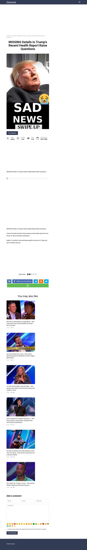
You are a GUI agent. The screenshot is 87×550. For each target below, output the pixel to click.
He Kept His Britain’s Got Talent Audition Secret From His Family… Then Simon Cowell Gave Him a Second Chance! (21, 453)
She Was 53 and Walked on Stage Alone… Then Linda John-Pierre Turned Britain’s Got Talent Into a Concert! (20, 323)
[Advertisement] (43, 21)
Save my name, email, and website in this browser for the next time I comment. (27, 529)
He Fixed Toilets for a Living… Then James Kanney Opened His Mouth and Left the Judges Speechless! (21, 356)
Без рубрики (12, 133)
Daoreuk (11, 2)
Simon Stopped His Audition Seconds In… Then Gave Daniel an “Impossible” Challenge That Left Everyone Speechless (20, 420)
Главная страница (11, 35)
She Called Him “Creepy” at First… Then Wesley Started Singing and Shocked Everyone (21, 484)
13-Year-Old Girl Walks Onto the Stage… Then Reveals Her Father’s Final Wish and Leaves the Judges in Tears (21, 388)
